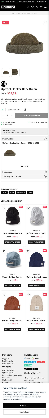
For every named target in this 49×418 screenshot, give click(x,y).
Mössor (18, 13)
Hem (12, 13)
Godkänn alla (24, 406)
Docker (30, 192)
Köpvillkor (5, 382)
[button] (45, 23)
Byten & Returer (8, 373)
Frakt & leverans (8, 370)
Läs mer (5, 103)
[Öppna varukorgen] (41, 7)
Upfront (4, 192)
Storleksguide (7, 380)
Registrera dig (7, 361)
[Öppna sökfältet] (28, 7)
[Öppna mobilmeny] (45, 7)
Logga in (5, 359)
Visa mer (24, 166)
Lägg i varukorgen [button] (12, 242)
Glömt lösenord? (8, 363)
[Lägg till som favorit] (32, 7)
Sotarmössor (21, 192)
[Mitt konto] (37, 7)
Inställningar (24, 412)
